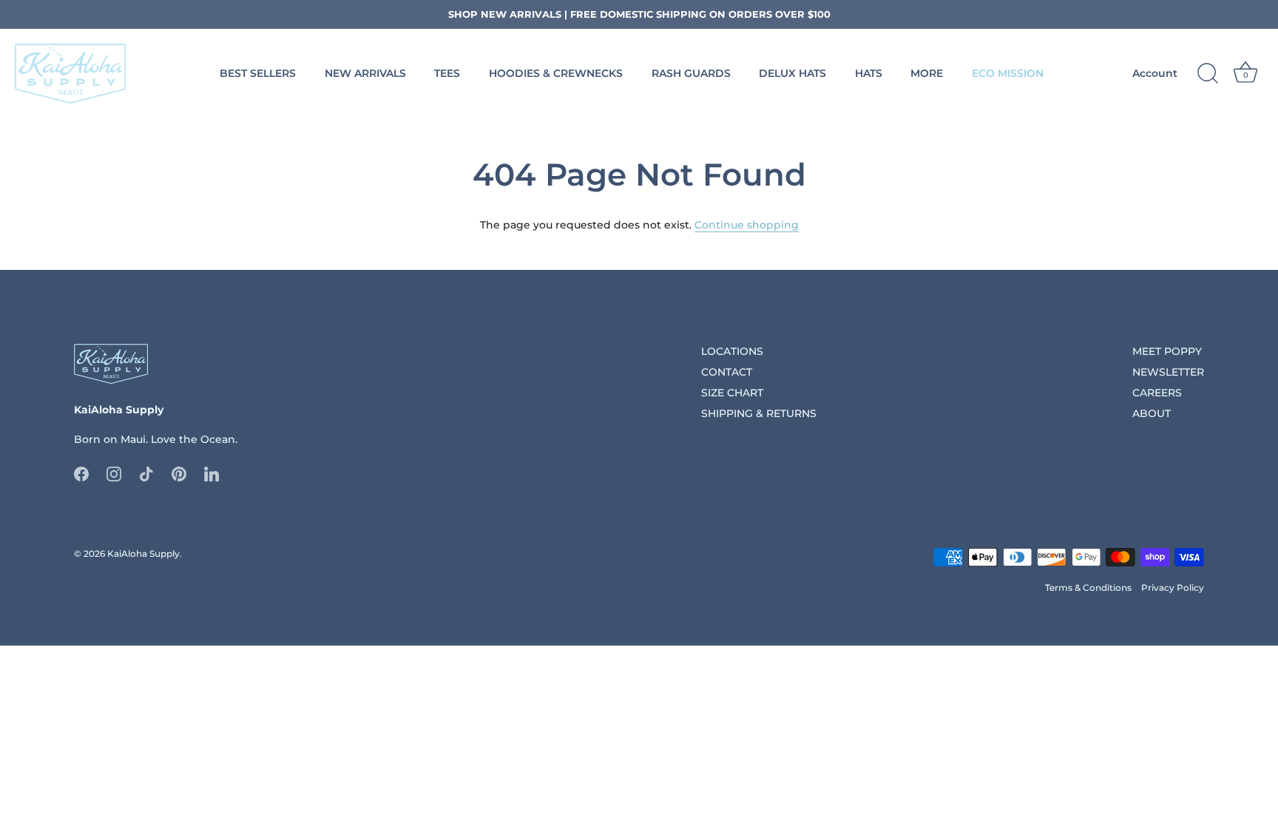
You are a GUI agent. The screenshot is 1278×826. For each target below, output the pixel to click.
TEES (447, 73)
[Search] (1207, 74)
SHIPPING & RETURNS (758, 413)
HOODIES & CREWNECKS (556, 73)
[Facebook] (81, 472)
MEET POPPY (1167, 351)
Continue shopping (746, 224)
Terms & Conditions (1088, 587)
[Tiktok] (146, 472)
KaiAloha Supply (143, 553)
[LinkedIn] (211, 472)
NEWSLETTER (1168, 372)
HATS (868, 73)
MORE (926, 73)
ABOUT (1151, 413)
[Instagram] (113, 472)
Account (1154, 73)
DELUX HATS (792, 73)
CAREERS (1157, 392)
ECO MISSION (1008, 73)
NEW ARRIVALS (365, 73)
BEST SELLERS (258, 73)
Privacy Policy (1172, 587)
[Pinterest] (179, 472)
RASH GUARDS (691, 73)
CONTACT (726, 372)
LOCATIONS (732, 351)
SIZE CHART (732, 392)
